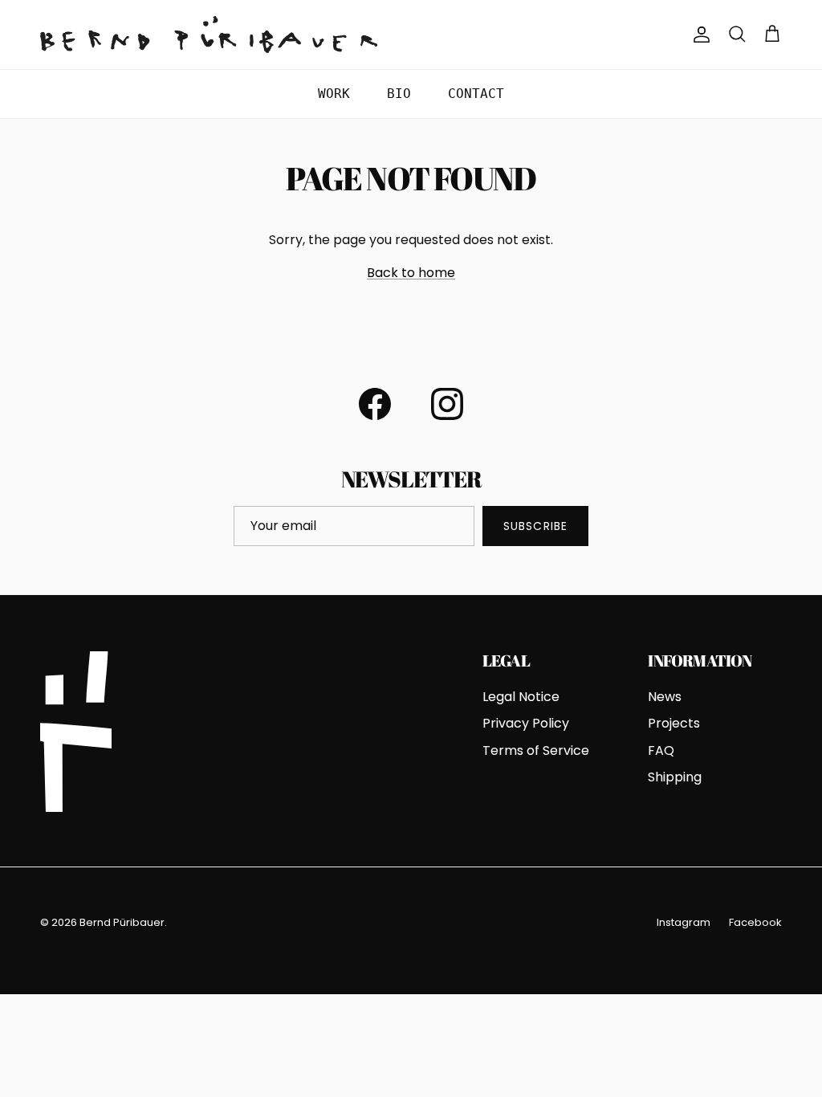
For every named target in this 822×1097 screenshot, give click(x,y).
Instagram (683, 922)
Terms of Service (535, 750)
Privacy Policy (525, 723)
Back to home (411, 272)
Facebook (755, 922)
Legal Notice (521, 696)
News (665, 696)
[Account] (698, 34)
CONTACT (476, 93)
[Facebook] (375, 404)
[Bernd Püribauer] (208, 34)
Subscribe (535, 526)
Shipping (675, 777)
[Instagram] (447, 404)
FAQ (661, 750)
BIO (399, 93)
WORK (334, 93)
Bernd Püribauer (122, 922)
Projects (674, 723)
